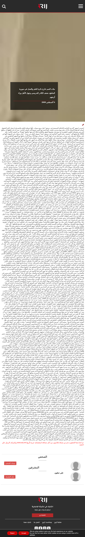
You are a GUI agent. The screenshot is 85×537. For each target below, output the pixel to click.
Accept (23, 533)
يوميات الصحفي (10, 463)
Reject (12, 533)
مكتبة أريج (57, 522)
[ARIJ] (42, 500)
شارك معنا (27, 522)
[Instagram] (44, 528)
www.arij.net (21, 442)
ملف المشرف (9, 477)
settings (32, 535)
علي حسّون (59, 473)
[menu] (80, 6)
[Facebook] (40, 528)
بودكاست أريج (47, 522)
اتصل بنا (37, 522)
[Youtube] (36, 528)
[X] (48, 528)
